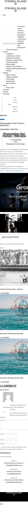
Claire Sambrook (16, 139)
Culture (5, 51)
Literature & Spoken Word (14, 60)
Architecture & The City (13, 56)
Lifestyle (5, 73)
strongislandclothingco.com (14, 465)
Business (8, 70)
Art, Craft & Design (19, 144)
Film (19, 45)
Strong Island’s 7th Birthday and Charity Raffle (11, 333)
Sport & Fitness (10, 83)
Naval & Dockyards (12, 62)
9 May (15, 142)
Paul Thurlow (11, 243)
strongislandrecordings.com (14, 482)
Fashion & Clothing (12, 77)
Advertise (6, 89)
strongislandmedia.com (14, 474)
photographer (20, 243)
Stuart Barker (5, 293)
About (5, 85)
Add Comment (4, 390)
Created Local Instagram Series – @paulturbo (11, 289)
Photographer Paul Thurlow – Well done (14, 134)
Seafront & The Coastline (13, 66)
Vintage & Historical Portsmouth (16, 68)
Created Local (22, 39)
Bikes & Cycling (10, 75)
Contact (5, 92)
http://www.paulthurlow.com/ (14, 170)
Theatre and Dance (12, 49)
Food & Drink (10, 79)
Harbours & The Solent (13, 58)
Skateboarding (10, 81)
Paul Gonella (6, 407)
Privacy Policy (10, 87)
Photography (21, 47)
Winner (2, 247)
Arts (15, 97)
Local (5, 243)
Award (2, 243)
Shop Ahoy (6, 94)
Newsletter (16, 498)
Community (9, 54)
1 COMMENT (8, 385)
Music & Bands (10, 64)
